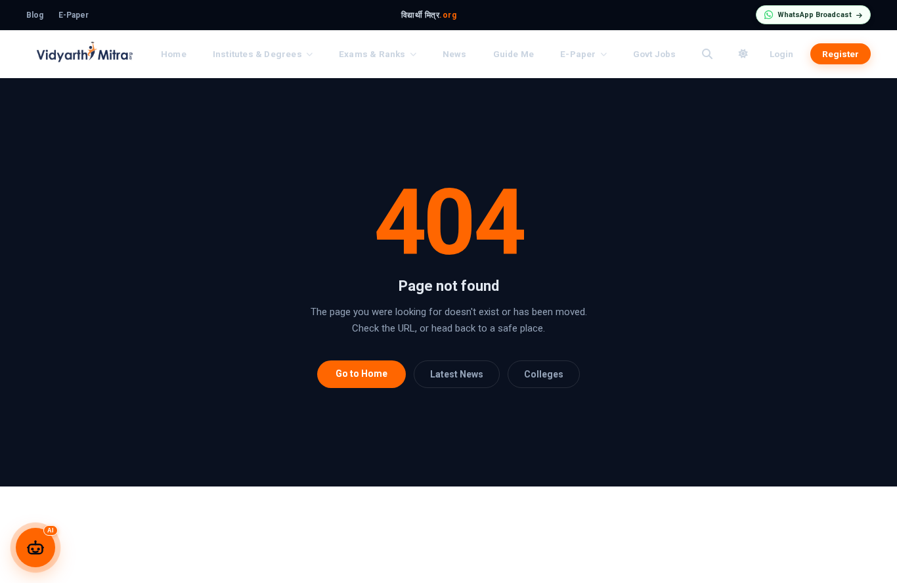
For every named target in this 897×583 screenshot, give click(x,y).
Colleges (543, 374)
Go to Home (361, 373)
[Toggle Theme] (743, 54)
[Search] (707, 54)
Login (781, 54)
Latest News (456, 374)
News (455, 54)
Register (840, 54)
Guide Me (514, 54)
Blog (34, 15)
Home (173, 54)
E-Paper (73, 15)
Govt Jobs (654, 54)
